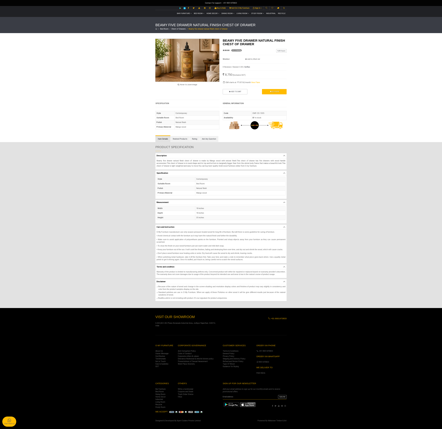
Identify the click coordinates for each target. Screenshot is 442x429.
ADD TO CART (236, 91)
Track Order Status (185, 394)
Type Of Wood (229, 364)
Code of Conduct (185, 353)
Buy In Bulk (221, 8)
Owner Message (162, 353)
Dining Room (227, 13)
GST (157, 366)
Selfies (247, 67)
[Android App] (180, 8)
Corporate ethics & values (188, 356)
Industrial (271, 13)
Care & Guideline (161, 364)
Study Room (256, 13)
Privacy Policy (228, 356)
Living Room (242, 13)
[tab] (162, 139)
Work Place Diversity (186, 364)
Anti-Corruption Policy (187, 351)
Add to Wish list (253, 59)
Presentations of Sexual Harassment (193, 361)
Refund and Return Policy (233, 361)
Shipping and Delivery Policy (234, 359)
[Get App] (248, 404)
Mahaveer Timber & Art (277, 421)
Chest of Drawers (178, 29)
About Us (159, 351)
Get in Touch (160, 361)
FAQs (180, 397)
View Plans (255, 82)
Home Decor (212, 13)
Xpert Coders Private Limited (189, 421)
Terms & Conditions (230, 351)
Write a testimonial (185, 389)
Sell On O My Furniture (240, 8)
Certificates (160, 356)
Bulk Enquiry (281, 51)
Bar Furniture (183, 13)
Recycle (281, 13)
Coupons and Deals (185, 391)
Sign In (257, 8)
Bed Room (198, 13)
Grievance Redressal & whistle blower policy (196, 359)
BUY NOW (275, 91)
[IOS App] (184, 8)
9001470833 (264, 362)
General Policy (228, 353)
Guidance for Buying (231, 366)
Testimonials (160, 359)
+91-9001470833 (266, 351)
